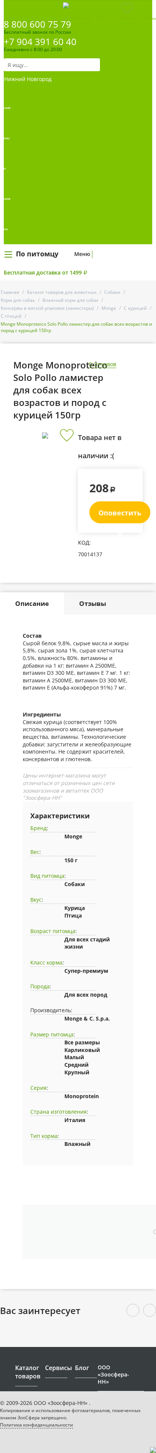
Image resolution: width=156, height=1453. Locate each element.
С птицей (11, 316)
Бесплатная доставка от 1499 (45, 272)
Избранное (127, 18)
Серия (38, 1087)
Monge (108, 308)
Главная (10, 292)
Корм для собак (18, 300)
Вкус (36, 899)
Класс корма (46, 962)
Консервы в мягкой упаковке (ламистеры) (47, 308)
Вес (34, 851)
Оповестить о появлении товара (119, 515)
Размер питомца (51, 1034)
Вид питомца (47, 875)
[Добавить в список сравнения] (66, 452)
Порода (40, 986)
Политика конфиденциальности (36, 1425)
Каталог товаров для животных (62, 292)
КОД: (84, 542)
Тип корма (44, 1135)
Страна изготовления (58, 1111)
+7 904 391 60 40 (40, 41)
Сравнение (81, 18)
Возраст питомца (52, 931)
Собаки (112, 292)
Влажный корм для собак (70, 300)
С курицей (135, 308)
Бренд (38, 828)
